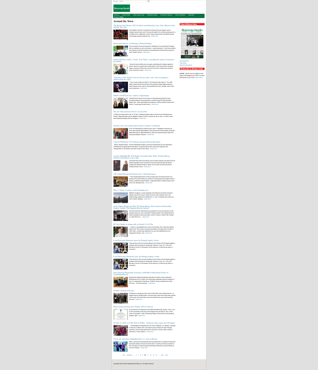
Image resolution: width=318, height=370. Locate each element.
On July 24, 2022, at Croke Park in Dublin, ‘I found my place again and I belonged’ (144, 322)
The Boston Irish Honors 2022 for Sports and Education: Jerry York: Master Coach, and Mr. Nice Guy (144, 26)
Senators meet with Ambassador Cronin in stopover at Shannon (136, 125)
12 (150, 355)
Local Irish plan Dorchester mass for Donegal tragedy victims (136, 240)
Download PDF (184, 61)
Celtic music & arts (138, 15)
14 (156, 355)
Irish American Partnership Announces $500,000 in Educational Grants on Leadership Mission (140, 273)
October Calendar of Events (123, 290)
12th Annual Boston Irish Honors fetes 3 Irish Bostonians (134, 174)
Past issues (183, 63)
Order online (199, 77)
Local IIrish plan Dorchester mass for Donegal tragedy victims (136, 256)
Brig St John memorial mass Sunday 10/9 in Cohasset (133, 306)
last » (167, 355)
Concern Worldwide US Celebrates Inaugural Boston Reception (136, 142)
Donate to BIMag (118, 17)
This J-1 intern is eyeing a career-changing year (130, 190)
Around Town (126, 15)
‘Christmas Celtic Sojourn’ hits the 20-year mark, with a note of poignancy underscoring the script (140, 78)
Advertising (115, 1)
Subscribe (191, 15)
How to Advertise (180, 15)
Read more (154, 36)
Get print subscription (186, 65)
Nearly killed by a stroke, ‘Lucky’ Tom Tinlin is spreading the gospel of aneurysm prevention (143, 60)
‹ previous (129, 355)
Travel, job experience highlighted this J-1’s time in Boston (135, 339)
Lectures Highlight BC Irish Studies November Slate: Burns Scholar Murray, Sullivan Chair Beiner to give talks (141, 157)
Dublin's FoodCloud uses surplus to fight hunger (131, 95)
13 (153, 355)
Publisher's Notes (152, 15)
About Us (121, 1)
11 (148, 355)
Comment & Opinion (166, 15)
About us (116, 15)
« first (123, 355)
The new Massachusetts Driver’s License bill (130, 111)
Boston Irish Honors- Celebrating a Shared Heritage (132, 43)
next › (162, 355)
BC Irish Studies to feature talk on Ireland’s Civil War (133, 224)
